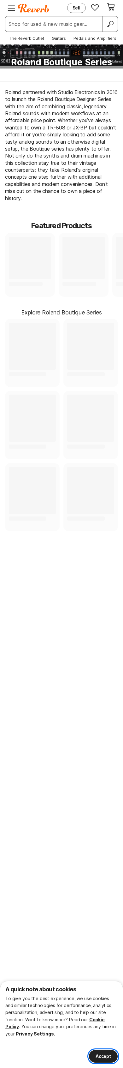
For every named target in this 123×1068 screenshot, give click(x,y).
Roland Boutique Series (61, 62)
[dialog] (61, 1024)
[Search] (110, 24)
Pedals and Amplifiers (94, 38)
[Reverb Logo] (33, 8)
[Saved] (95, 7)
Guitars (59, 38)
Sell (76, 7)
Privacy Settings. (35, 1033)
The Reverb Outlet (26, 38)
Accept (103, 1056)
